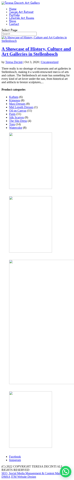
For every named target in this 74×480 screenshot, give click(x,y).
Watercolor (15, 127)
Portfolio (14, 15)
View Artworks (18, 191)
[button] (65, 471)
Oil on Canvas (17, 110)
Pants (12, 114)
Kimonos (14, 100)
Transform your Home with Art (27, 255)
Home (13, 9)
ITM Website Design (23, 476)
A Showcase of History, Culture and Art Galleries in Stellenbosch (36, 51)
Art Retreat (15, 386)
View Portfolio (18, 450)
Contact (14, 24)
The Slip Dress (18, 120)
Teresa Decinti (14, 62)
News (12, 21)
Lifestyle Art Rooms (21, 18)
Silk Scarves (16, 117)
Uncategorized (49, 62)
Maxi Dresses (17, 103)
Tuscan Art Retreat (21, 12)
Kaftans (13, 97)
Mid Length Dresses (21, 107)
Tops (12, 124)
